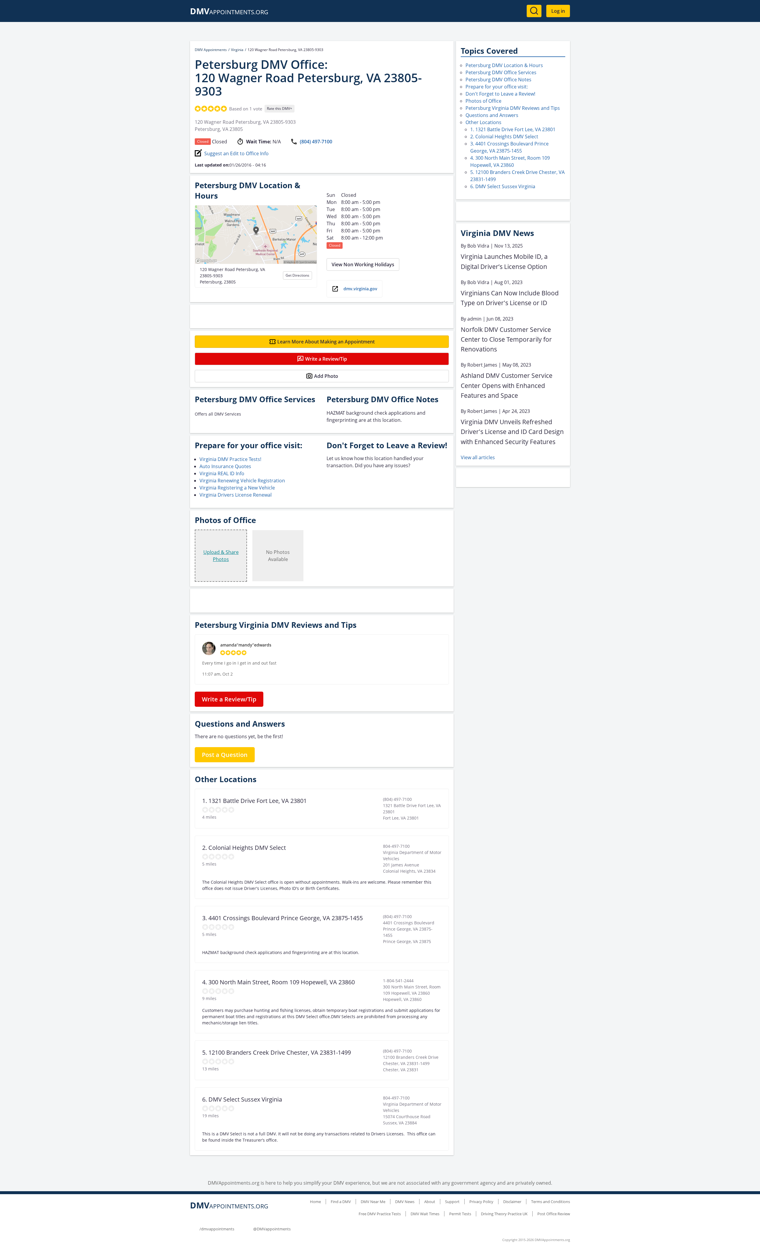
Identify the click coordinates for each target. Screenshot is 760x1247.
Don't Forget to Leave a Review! (500, 94)
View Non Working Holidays (363, 264)
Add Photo (326, 376)
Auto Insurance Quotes (225, 466)
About (429, 1201)
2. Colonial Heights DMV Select (504, 136)
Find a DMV (341, 1201)
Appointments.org (229, 12)
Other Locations (483, 122)
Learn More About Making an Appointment (326, 341)
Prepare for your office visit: (497, 86)
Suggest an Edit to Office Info (236, 153)
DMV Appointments (211, 49)
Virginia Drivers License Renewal (236, 495)
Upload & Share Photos (221, 556)
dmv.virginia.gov (360, 288)
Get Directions (297, 275)
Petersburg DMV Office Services (501, 72)
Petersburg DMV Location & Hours (504, 65)
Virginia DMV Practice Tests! (230, 459)
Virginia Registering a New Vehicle (237, 487)
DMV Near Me (373, 1201)
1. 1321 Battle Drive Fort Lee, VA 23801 (512, 129)
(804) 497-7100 (316, 141)
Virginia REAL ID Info (222, 473)
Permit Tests (460, 1213)
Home (315, 1201)
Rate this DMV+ (279, 108)
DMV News (404, 1201)
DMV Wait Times (425, 1213)
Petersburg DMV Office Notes (498, 79)
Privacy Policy (481, 1201)
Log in (558, 11)
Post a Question (225, 755)
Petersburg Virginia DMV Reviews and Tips (513, 108)
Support (452, 1201)
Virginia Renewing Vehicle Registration (242, 480)
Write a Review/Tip (326, 359)
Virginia (237, 49)
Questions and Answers (492, 115)
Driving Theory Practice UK (504, 1213)
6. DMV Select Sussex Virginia (502, 186)
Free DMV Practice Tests (380, 1213)
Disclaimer (512, 1201)
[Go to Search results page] (534, 11)
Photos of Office (483, 101)
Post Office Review (553, 1213)
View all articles (478, 457)
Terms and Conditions (550, 1201)
